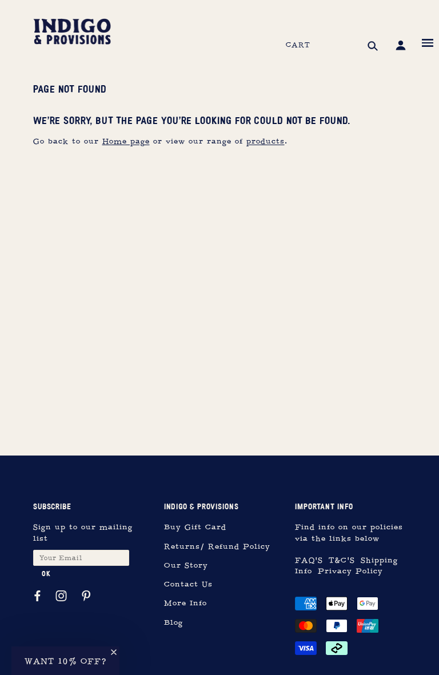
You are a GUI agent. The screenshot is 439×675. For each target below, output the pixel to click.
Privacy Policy (350, 571)
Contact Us (188, 584)
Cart (298, 45)
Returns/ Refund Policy (217, 547)
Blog (173, 623)
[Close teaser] (113, 652)
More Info (185, 603)
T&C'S (342, 560)
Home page (126, 141)
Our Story (186, 565)
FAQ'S (309, 560)
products (265, 141)
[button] (65, 660)
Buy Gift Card (195, 527)
